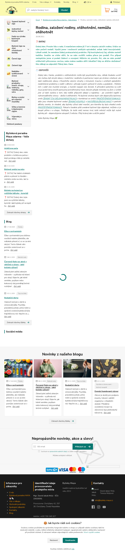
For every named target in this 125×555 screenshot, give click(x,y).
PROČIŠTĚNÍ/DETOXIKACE (108, 98)
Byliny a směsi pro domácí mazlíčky (18, 99)
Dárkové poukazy (14, 124)
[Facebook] (94, 507)
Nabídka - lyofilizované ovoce (17, 73)
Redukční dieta (11, 298)
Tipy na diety (22, 293)
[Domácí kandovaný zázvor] (107, 368)
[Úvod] (14, 10)
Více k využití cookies (92, 532)
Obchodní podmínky (17, 504)
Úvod (38, 20)
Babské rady (22, 257)
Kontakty (57, 2)
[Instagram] (100, 507)
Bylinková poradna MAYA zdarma (17, 2)
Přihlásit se (80, 446)
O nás (34, 2)
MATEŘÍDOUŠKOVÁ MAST (99, 101)
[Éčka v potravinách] (18, 368)
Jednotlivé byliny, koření (17, 30)
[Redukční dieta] (77, 368)
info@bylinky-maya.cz (104, 500)
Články (20, 227)
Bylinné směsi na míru (14, 169)
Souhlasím (70, 540)
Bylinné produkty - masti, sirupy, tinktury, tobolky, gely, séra (18, 86)
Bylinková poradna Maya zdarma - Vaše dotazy (60, 20)
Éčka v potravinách (12, 231)
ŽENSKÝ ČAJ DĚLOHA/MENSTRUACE (60, 98)
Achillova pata (11, 148)
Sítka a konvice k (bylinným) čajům (18, 109)
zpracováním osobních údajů (58, 451)
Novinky (66, 2)
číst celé (12, 161)
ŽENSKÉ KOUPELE (76, 101)
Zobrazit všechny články (16, 322)
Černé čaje (16, 58)
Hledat (64, 10)
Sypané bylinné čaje (18, 22)
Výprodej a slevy (16, 117)
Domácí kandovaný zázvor (106, 391)
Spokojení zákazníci (17, 507)
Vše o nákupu (44, 2)
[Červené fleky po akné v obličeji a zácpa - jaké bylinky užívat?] (48, 368)
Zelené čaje (17, 65)
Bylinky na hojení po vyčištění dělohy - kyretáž (16, 192)
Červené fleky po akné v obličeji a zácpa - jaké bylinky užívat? (15, 264)
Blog (74, 2)
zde (73, 549)
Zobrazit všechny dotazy (16, 212)
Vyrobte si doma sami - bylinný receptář (104, 385)
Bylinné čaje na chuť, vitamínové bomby (18, 49)
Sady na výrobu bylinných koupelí (18, 38)
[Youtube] (105, 507)
